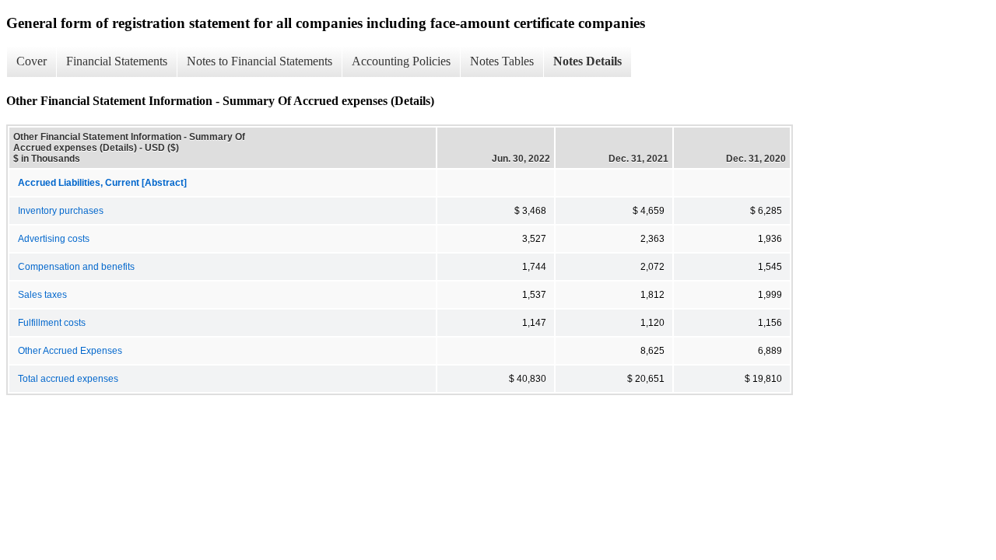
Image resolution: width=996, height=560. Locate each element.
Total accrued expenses (68, 378)
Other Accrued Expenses (70, 350)
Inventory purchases (60, 210)
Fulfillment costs (52, 322)
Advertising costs (53, 238)
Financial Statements (116, 61)
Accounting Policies (401, 61)
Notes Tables (502, 61)
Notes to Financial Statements (259, 61)
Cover (31, 61)
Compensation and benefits (76, 266)
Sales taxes (42, 294)
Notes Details (587, 61)
